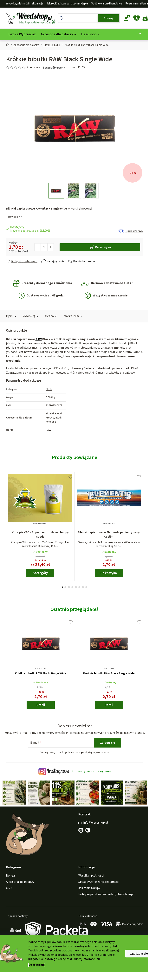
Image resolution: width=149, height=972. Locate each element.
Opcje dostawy (133, 231)
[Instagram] (79, 834)
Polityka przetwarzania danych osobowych (105, 898)
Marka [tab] (69, 316)
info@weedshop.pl (94, 826)
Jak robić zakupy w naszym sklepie (65, 4)
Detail (39, 705)
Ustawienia (35, 965)
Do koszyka (101, 247)
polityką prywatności (93, 757)
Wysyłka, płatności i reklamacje (23, 4)
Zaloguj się (106, 747)
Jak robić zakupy (88, 892)
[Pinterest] (88, 836)
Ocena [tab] (47, 316)
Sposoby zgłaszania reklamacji (97, 886)
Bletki (47, 389)
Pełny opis (10, 217)
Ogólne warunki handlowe (105, 4)
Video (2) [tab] (27, 316)
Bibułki (48, 414)
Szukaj (106, 18)
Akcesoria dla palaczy (18, 886)
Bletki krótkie (52, 416)
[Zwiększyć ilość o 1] (49, 247)
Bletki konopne (52, 420)
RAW (37, 339)
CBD (7, 892)
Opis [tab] (7, 316)
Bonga (8, 879)
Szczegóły (38, 573)
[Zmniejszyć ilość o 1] (36, 247)
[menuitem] (20, 34)
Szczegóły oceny (52, 68)
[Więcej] (136, 33)
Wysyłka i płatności (89, 879)
